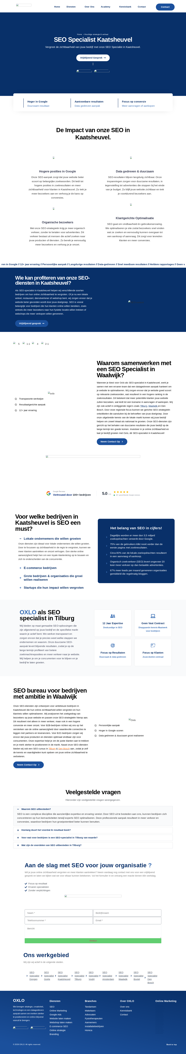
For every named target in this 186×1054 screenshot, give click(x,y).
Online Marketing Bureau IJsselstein (159, 1016)
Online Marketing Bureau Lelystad (159, 1017)
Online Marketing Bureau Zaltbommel (159, 1032)
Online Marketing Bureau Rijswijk (159, 1022)
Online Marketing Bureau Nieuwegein (159, 1018)
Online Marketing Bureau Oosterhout (159, 1020)
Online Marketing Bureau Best (158, 1009)
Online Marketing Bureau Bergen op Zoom (160, 1008)
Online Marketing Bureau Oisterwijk (159, 1019)
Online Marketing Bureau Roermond (159, 1023)
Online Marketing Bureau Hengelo (159, 1014)
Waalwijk (153, 406)
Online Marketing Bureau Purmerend (159, 1021)
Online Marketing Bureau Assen (159, 1007)
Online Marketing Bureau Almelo (159, 1005)
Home (79, 34)
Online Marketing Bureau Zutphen (159, 1033)
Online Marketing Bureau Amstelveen (159, 1006)
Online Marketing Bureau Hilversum (159, 1015)
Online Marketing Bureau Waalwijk (159, 1029)
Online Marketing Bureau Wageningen (159, 1030)
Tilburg (143, 406)
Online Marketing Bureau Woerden (159, 1031)
